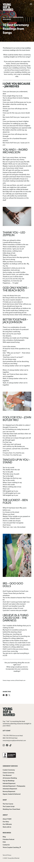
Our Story (6, 821)
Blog (4, 837)
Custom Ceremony (9, 770)
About (5, 815)
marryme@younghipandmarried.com (14, 740)
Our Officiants (7, 824)
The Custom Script (8, 806)
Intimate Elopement (9, 783)
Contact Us (6, 845)
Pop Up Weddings (8, 781)
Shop (5, 800)
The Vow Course (8, 804)
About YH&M (7, 819)
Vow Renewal (7, 775)
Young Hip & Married (13, 858)
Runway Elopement (9, 791)
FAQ (4, 842)
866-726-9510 (7, 738)
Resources (7, 833)
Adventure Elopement (10, 789)
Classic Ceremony (8, 772)
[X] (9, 695)
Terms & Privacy (7, 855)
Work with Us (7, 827)
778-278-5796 (7, 735)
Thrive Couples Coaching (11, 847)
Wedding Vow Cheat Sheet (11, 809)
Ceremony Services (10, 766)
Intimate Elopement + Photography (14, 786)
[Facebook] (4, 695)
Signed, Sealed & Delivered (11, 794)
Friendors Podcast (8, 839)
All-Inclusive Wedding (10, 778)
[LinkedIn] (7, 695)
